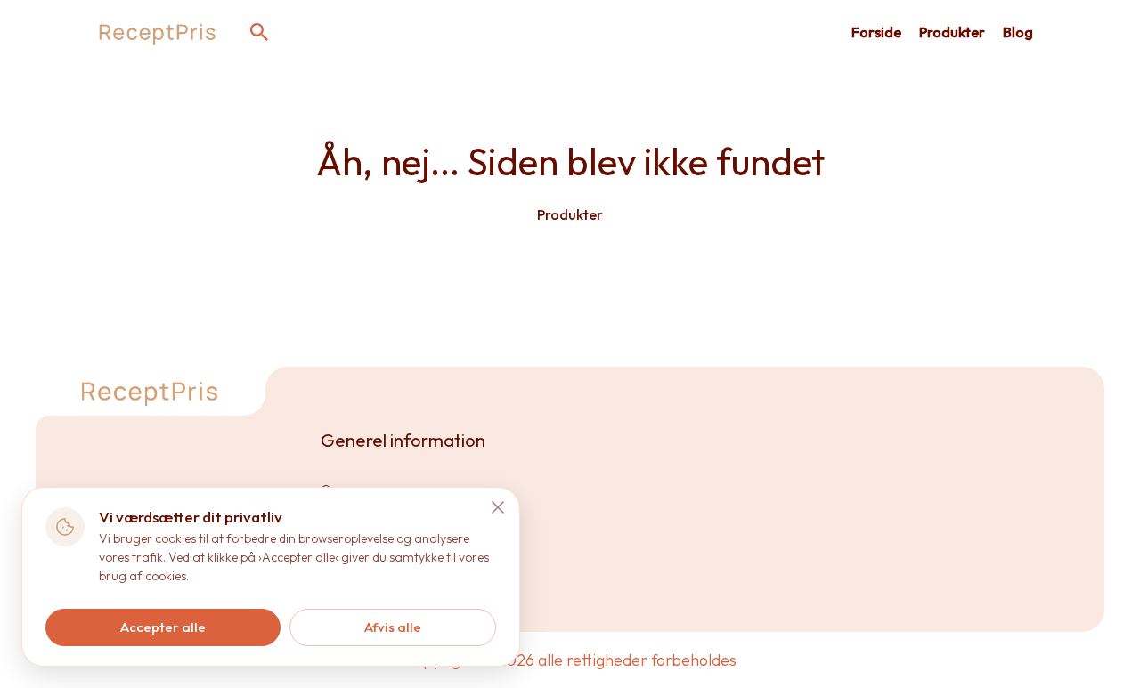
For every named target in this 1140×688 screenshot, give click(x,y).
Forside (876, 32)
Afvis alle (392, 627)
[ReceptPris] (158, 32)
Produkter (952, 32)
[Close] (498, 507)
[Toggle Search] (259, 32)
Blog (1018, 32)
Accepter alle (163, 627)
